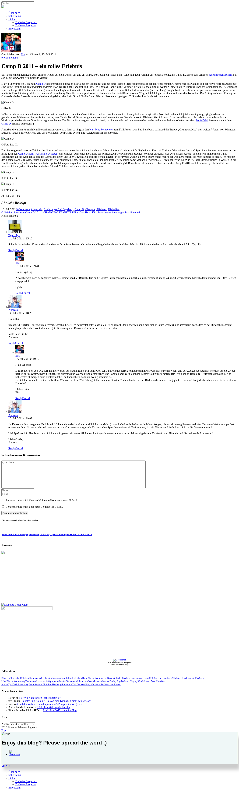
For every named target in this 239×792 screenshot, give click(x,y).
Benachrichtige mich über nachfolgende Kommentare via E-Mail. (42, 500)
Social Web (202, 120)
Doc (111, 681)
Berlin (31, 684)
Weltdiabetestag (21, 684)
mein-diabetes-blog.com (49, 678)
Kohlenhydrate (75, 678)
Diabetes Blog (128, 681)
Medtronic (146, 681)
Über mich (14, 12)
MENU (5, 765)
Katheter (38, 684)
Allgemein (36, 209)
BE (44, 684)
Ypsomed (160, 678)
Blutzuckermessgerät (97, 678)
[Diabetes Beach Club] (14, 604)
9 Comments (23, 209)
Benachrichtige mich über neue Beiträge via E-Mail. (34, 506)
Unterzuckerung (141, 678)
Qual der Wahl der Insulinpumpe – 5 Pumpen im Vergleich (49, 704)
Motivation (66, 684)
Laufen (62, 681)
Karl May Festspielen (101, 129)
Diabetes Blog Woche (87, 684)
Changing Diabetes (96, 209)
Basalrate (111, 678)
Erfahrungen (51, 209)
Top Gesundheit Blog (119, 665)
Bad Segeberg (65, 209)
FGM (74, 684)
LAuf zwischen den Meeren (97, 681)
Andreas (13, 309)
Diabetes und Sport (75, 681)
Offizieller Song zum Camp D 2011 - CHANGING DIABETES (37, 212)
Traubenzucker (32, 681)
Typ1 (10, 684)
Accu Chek (156, 681)
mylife (138, 681)
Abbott (48, 684)
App (99, 684)
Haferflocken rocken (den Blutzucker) (40, 697)
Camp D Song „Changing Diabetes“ (38, 153)
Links (11, 19)
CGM (22, 678)
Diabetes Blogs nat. (26, 22)
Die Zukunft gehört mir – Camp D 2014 (72, 534)
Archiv (5, 723)
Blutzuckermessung (15, 681)
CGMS (152, 678)
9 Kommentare (9, 57)
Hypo (84, 678)
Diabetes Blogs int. (25, 25)
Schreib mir (14, 15)
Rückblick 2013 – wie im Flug (54, 707)
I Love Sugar (46, 534)
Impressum (14, 28)
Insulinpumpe (31, 678)
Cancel (19, 250)
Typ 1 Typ (14, 235)
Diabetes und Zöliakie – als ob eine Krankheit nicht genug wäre (55, 700)
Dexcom (130, 678)
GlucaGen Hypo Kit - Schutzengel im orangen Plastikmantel (106, 212)
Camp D (41, 83)
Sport (178, 678)
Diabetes (5, 678)
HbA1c (184, 678)
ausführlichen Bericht (220, 74)
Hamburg (56, 684)
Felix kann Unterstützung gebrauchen (20, 534)
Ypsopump (54, 681)
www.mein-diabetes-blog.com (119, 663)
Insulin (64, 678)
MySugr (117, 681)
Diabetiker (114, 209)
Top (3, 730)
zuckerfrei (44, 681)
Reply (11, 250)
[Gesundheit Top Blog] (119, 660)
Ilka (23, 54)
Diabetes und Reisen (111, 684)
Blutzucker (15, 678)
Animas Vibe (170, 678)
